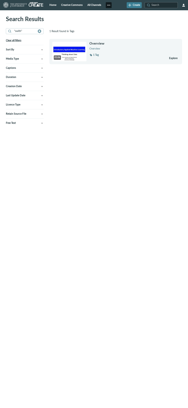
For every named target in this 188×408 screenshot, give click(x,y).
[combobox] (24, 31)
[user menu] (184, 5)
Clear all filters (13, 40)
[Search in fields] (39, 31)
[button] (94, 55)
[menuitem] (53, 5)
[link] (134, 5)
